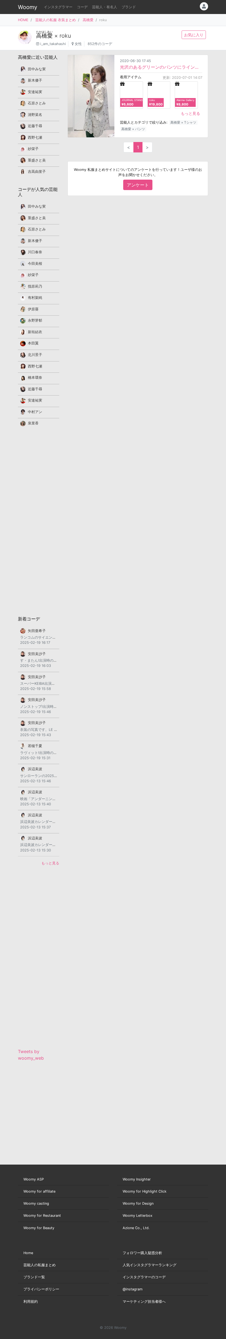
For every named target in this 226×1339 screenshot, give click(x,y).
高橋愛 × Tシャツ (183, 122)
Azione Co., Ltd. (136, 1228)
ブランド (129, 7)
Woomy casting (36, 1203)
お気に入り (193, 34)
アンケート (138, 185)
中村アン (35, 412)
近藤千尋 (35, 126)
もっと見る (190, 113)
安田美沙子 (37, 654)
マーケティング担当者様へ (144, 1301)
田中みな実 (37, 69)
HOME (23, 20)
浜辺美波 (35, 769)
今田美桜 (35, 263)
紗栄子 (33, 149)
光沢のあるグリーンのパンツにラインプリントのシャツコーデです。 (161, 67)
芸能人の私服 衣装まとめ (55, 20)
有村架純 (35, 298)
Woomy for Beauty (38, 1228)
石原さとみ (37, 103)
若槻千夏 (35, 746)
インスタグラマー (58, 7)
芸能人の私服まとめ (39, 1265)
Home (28, 1253)
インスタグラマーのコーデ (144, 1277)
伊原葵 (33, 309)
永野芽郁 (35, 320)
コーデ (82, 7)
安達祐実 (35, 92)
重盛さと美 (37, 160)
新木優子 (35, 80)
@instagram (132, 1289)
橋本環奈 (35, 377)
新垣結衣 (35, 332)
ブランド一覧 (34, 1277)
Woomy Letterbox (137, 1215)
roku (65, 35)
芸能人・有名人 (104, 7)
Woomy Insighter (137, 1179)
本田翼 (33, 343)
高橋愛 (88, 20)
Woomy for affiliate (39, 1191)
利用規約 (30, 1301)
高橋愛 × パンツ (133, 129)
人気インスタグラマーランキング (149, 1265)
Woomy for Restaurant (42, 1215)
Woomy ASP (33, 1179)
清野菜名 (35, 115)
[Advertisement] (38, 520)
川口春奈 (35, 252)
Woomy (27, 7)
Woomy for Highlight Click (144, 1191)
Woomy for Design (138, 1203)
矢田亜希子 (37, 631)
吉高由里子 (37, 171)
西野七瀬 (35, 137)
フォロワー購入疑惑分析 (142, 1253)
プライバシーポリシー (41, 1289)
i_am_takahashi (53, 44)
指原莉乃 (35, 286)
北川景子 (35, 355)
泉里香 (33, 423)
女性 (78, 44)
